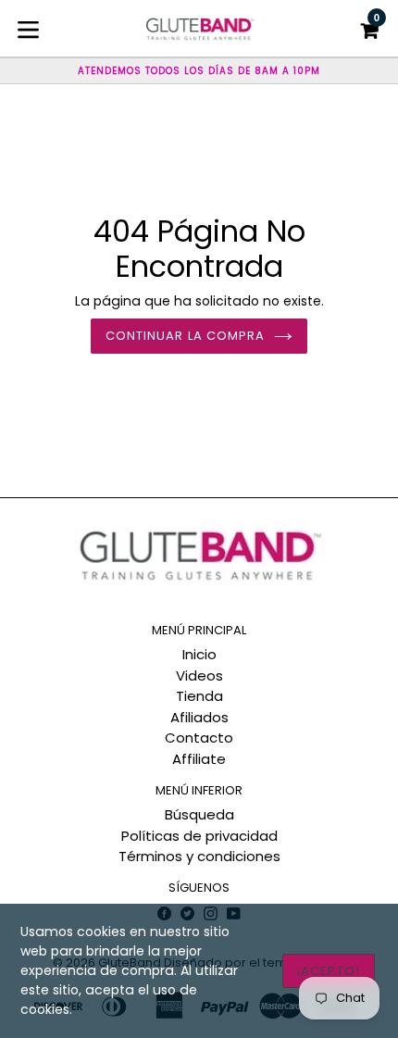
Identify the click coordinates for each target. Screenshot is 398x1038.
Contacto (199, 737)
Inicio (199, 654)
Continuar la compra (185, 335)
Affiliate (199, 759)
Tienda (199, 696)
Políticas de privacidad (199, 835)
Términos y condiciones (199, 856)
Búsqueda (199, 814)
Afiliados (199, 717)
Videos (199, 675)
